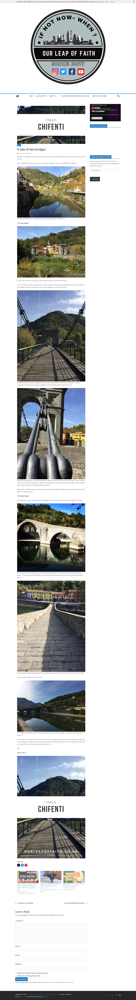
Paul (31, 153)
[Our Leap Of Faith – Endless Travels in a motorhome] (17, 96)
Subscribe (95, 179)
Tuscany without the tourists (74, 903)
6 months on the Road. (25, 903)
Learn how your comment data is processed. (58, 982)
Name (18, 946)
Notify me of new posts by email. (29, 976)
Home (31, 96)
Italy (19, 145)
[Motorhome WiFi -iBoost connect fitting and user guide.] (74, 877)
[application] (105, 112)
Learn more (105, 2)
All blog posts (41, 96)
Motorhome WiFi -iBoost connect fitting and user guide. (73, 885)
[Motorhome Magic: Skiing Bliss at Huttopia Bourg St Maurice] (51, 877)
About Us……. (53, 96)
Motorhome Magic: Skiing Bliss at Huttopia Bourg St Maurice (50, 885)
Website (18, 964)
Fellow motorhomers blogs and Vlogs (75, 96)
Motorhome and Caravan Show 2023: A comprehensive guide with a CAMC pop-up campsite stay (26, 886)
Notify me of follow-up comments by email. (32, 973)
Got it (113, 2)
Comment (19, 921)
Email (17, 955)
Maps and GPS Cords (99, 96)
